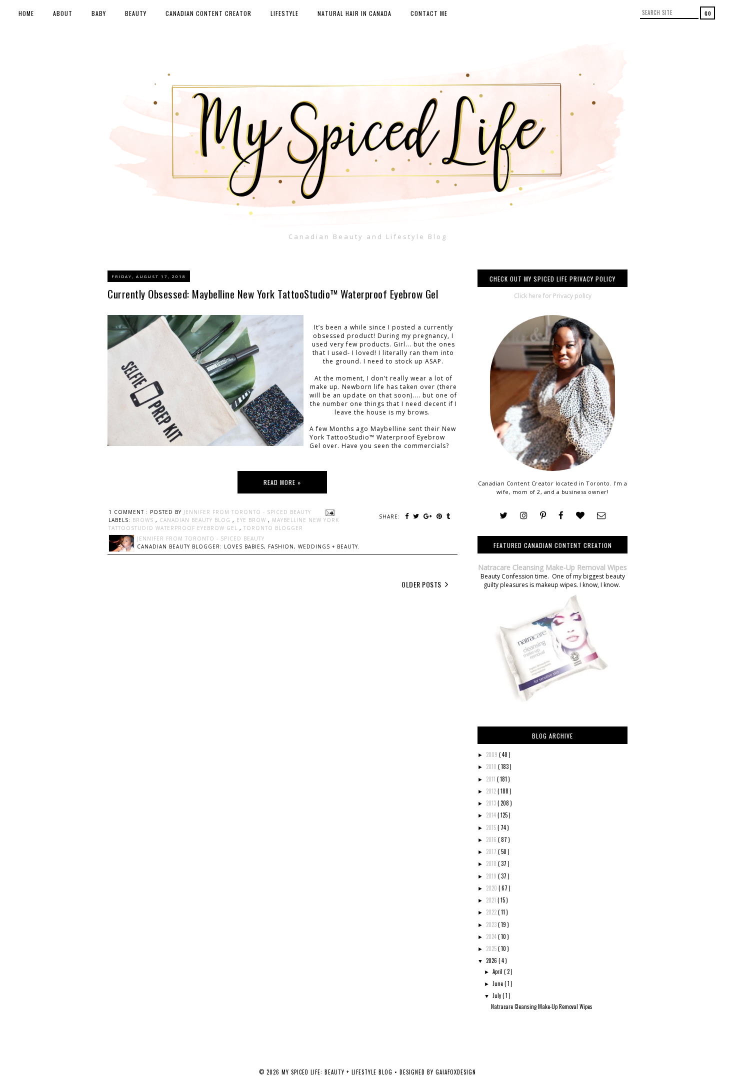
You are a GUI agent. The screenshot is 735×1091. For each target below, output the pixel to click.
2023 (492, 924)
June (498, 984)
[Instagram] (524, 515)
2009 (492, 754)
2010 (492, 766)
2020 (492, 888)
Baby (99, 13)
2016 (492, 840)
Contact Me (429, 13)
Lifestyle (284, 13)
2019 (492, 876)
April (498, 972)
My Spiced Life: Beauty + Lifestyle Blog (338, 1072)
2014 (492, 815)
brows (144, 520)
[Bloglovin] (580, 515)
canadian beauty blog (196, 520)
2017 (492, 852)
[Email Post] (328, 512)
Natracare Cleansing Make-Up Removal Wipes (552, 567)
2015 (492, 828)
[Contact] (601, 515)
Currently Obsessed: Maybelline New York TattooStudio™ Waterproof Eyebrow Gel (273, 294)
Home (26, 13)
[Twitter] (504, 515)
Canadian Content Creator (209, 13)
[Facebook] (561, 515)
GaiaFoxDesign (456, 1072)
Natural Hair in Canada (355, 13)
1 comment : (129, 512)
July (497, 996)
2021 (492, 900)
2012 (492, 791)
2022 (492, 912)
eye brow (252, 520)
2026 (492, 960)
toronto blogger (273, 528)
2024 (492, 936)
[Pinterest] (543, 515)
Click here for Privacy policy (553, 296)
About (62, 13)
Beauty (135, 13)
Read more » (282, 482)
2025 (492, 948)
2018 (492, 864)
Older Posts (422, 584)
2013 (492, 803)
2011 (491, 779)
